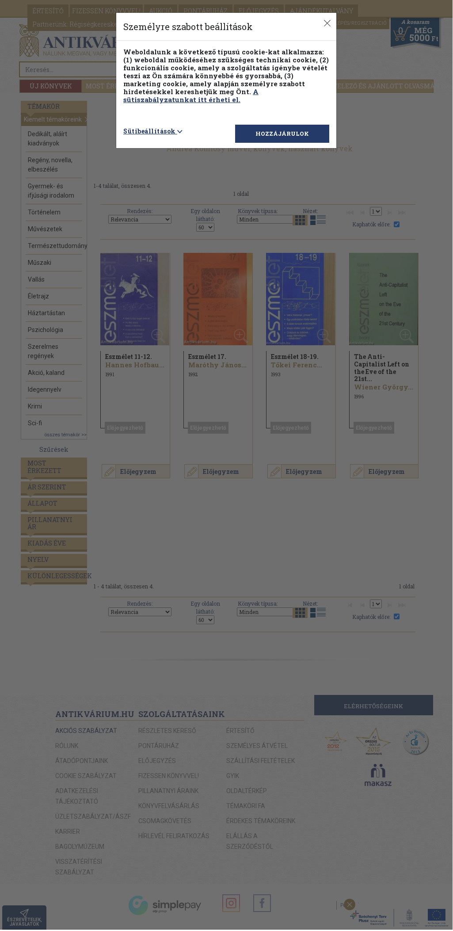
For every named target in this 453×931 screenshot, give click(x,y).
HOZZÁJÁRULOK (282, 133)
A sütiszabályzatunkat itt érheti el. (191, 95)
